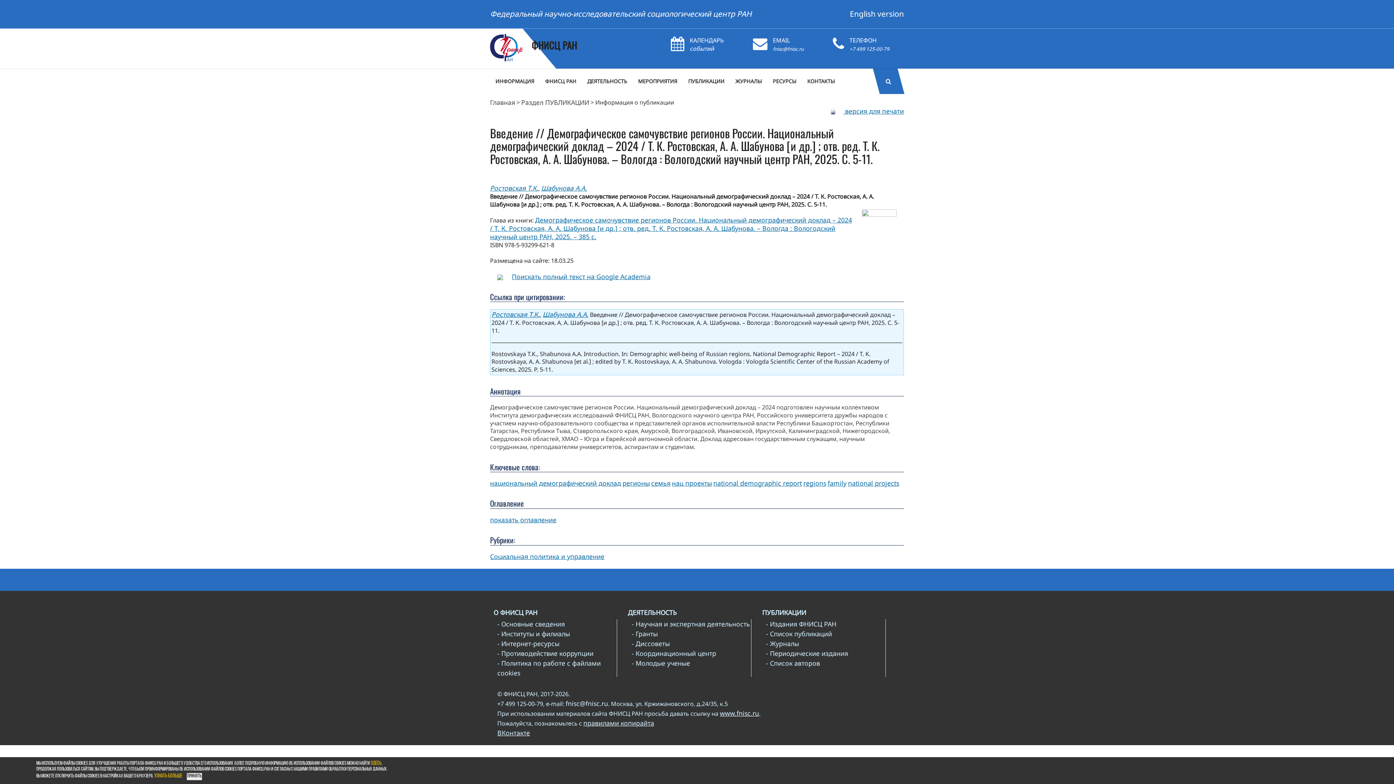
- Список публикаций (799, 633)
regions (814, 483)
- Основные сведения (531, 624)
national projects (873, 483)
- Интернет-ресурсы (528, 643)
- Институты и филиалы (533, 633)
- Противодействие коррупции (545, 653)
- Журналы (782, 643)
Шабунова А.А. (564, 188)
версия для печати (873, 111)
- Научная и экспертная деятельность (691, 624)
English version (877, 14)
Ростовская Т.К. (514, 188)
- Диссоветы (651, 643)
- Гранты (645, 633)
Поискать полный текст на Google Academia (581, 276)
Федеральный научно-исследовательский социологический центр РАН (621, 14)
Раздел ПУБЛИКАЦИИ (555, 102)
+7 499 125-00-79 (869, 49)
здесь (376, 763)
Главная (502, 102)
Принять (194, 776)
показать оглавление (523, 519)
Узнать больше (168, 776)
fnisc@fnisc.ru (788, 49)
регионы (636, 483)
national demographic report (757, 483)
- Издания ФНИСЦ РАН (801, 624)
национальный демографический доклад (555, 483)
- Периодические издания (807, 653)
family (837, 483)
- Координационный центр (674, 653)
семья (660, 483)
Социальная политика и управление (547, 556)
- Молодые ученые (661, 663)
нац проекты (692, 483)
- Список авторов (793, 663)
